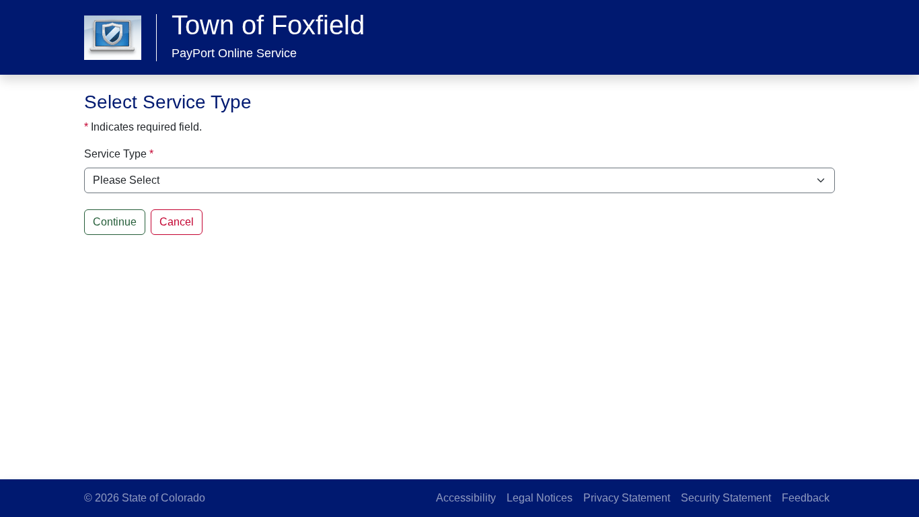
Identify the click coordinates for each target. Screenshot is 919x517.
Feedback (806, 498)
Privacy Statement (626, 498)
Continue (115, 222)
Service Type (115, 154)
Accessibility (466, 498)
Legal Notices (540, 498)
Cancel (176, 222)
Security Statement (726, 498)
